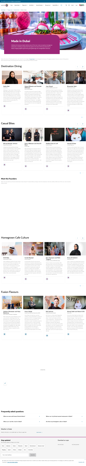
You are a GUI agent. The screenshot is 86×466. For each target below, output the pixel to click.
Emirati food (32, 59)
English (72, 5)
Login (76, 5)
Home (12, 5)
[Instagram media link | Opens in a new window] (4, 106)
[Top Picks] (69, 5)
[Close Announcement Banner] (84, 1)
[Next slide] (77, 66)
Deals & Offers (55, 5)
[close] (19, 358)
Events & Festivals (39, 5)
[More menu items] (61, 5)
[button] (81, 462)
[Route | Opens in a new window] (5, 383)
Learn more (9, 367)
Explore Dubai (16, 5)
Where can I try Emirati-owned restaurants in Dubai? (59, 416)
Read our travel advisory (15, 1)
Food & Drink (16, 10)
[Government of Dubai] (4, 5)
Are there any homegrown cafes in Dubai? (56, 421)
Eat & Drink (31, 5)
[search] (66, 5)
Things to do (24, 5)
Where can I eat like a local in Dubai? (12, 421)
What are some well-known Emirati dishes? (14, 416)
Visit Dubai (3, 10)
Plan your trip (47, 5)
